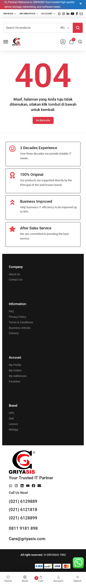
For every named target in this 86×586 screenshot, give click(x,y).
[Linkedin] (22, 485)
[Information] (29, 13)
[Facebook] (33, 485)
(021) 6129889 (23, 501)
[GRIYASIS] (9, 13)
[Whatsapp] (10, 485)
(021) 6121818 (23, 509)
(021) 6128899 (23, 517)
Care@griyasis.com (27, 538)
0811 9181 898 (23, 528)
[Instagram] (16, 485)
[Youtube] (28, 485)
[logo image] (16, 41)
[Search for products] (78, 28)
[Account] (48, 13)
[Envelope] (39, 485)
